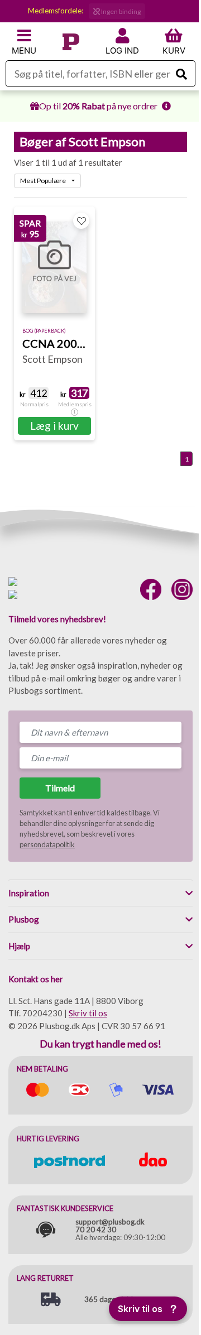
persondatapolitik (47, 844)
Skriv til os (88, 1013)
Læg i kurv (54, 425)
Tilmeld (60, 787)
